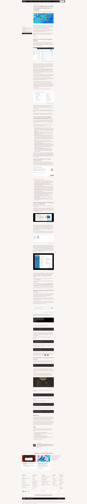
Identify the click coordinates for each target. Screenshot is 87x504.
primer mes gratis (39, 439)
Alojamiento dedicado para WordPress (25, 485)
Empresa (33, 478)
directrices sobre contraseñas (39, 182)
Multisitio (33, 488)
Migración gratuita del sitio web (46, 476)
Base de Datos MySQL (36, 4)
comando (38, 333)
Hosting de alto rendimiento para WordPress (28, 463)
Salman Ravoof (35, 11)
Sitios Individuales (34, 485)
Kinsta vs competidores (54, 483)
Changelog (53, 479)
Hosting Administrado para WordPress (25, 479)
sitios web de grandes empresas (49, 164)
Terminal (34, 391)
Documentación (54, 481)
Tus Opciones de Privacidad (49, 495)
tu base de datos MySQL (40, 423)
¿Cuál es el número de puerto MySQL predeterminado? (43, 463)
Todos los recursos (55, 485)
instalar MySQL (42, 295)
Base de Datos (58, 455)
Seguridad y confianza (60, 484)
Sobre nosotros (61, 476)
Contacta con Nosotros (61, 480)
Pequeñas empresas (35, 481)
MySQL (49, 76)
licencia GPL (43, 105)
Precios (23, 476)
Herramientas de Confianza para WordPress (46, 485)
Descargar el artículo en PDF (27, 33)
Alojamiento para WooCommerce (34, 483)
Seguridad (23, 480)
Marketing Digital (54, 459)
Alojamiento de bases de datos (52, 491)
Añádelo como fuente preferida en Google (48, 11)
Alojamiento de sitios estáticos (59, 491)
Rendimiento (23, 482)
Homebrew (41, 374)
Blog (53, 476)
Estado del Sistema (24, 487)
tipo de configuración (46, 245)
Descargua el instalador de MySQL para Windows (41, 225)
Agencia (33, 476)
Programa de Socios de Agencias (46, 481)
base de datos (35, 44)
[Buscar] (54, 1)
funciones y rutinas (42, 141)
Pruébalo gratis (62, 1)
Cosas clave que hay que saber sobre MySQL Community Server (27, 29)
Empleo (60, 478)
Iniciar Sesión (57, 1)
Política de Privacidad (42, 495)
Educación (33, 479)
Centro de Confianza (37, 495)
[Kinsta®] (24, 1)
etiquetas (43, 64)
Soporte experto (44, 479)
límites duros (47, 128)
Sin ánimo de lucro (34, 486)
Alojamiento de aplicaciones (43, 491)
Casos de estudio (54, 478)
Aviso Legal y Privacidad (61, 488)
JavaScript (53, 455)
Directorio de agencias (45, 482)
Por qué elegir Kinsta (62, 482)
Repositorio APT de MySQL (37, 303)
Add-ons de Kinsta (24, 483)
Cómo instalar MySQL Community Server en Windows (27, 30)
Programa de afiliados (44, 478)
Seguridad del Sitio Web (55, 457)
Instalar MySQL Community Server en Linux (27, 31)
